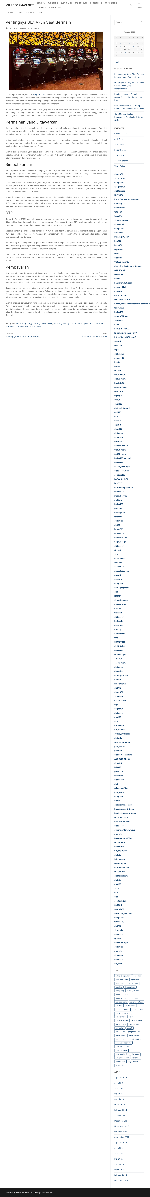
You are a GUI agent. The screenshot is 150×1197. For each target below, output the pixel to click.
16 (142, 46)
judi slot (34, 323)
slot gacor (10, 326)
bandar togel (130, 987)
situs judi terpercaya (123, 1043)
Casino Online (120, 133)
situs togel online (122, 1054)
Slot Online (34, 28)
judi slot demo (130, 1006)
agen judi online (122, 979)
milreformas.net (20, 5)
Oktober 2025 (120, 1131)
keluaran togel (136, 1020)
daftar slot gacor (22, 323)
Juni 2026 (118, 1088)
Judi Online (119, 144)
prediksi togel (134, 1035)
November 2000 (121, 1180)
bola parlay (120, 991)
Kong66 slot (38, 94)
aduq (118, 976)
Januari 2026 (120, 1115)
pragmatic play (81, 323)
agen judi (137, 976)
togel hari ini (133, 1062)
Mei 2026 (118, 1094)
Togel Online (119, 166)
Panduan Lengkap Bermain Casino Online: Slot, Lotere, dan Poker (128, 97)
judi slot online (45, 323)
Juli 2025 (118, 1148)
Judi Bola (118, 139)
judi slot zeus (121, 1017)
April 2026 (119, 1099)
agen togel (135, 979)
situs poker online (122, 1047)
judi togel (132, 1017)
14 (133, 46)
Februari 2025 (120, 1175)
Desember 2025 (121, 1121)
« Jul (116, 62)
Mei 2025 (118, 1159)
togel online (120, 1065)
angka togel (120, 983)
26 (125, 52)
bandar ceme (133, 983)
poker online (120, 1032)
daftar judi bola (133, 991)
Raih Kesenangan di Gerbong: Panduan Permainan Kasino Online (129, 107)
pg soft (70, 323)
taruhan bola (120, 1062)
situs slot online (96, 323)
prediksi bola (121, 1035)
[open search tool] (131, 5)
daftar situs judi (122, 994)
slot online (36, 326)
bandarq (119, 987)
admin (9, 28)
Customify (49, 1193)
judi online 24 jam (136, 1002)
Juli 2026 (118, 1083)
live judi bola (134, 1024)
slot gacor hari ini (23, 326)
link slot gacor (59, 323)
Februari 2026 (120, 1110)
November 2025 (121, 1126)
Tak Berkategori (121, 161)
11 (120, 46)
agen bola (126, 976)
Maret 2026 (119, 1104)
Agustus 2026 (120, 1077)
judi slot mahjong (122, 1009)
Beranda (9, 13)
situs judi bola (121, 1039)
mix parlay (120, 1028)
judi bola (135, 998)
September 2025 (121, 1137)
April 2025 (119, 1164)
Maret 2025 (119, 1170)
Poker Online (120, 150)
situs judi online (135, 1039)
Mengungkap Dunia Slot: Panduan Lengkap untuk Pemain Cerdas (129, 75)
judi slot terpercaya (123, 1013)
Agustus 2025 (120, 1142)
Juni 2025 (118, 1153)
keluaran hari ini (122, 1020)
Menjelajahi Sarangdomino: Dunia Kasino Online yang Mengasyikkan (129, 85)
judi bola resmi (121, 1002)
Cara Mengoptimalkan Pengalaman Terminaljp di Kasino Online (129, 117)
